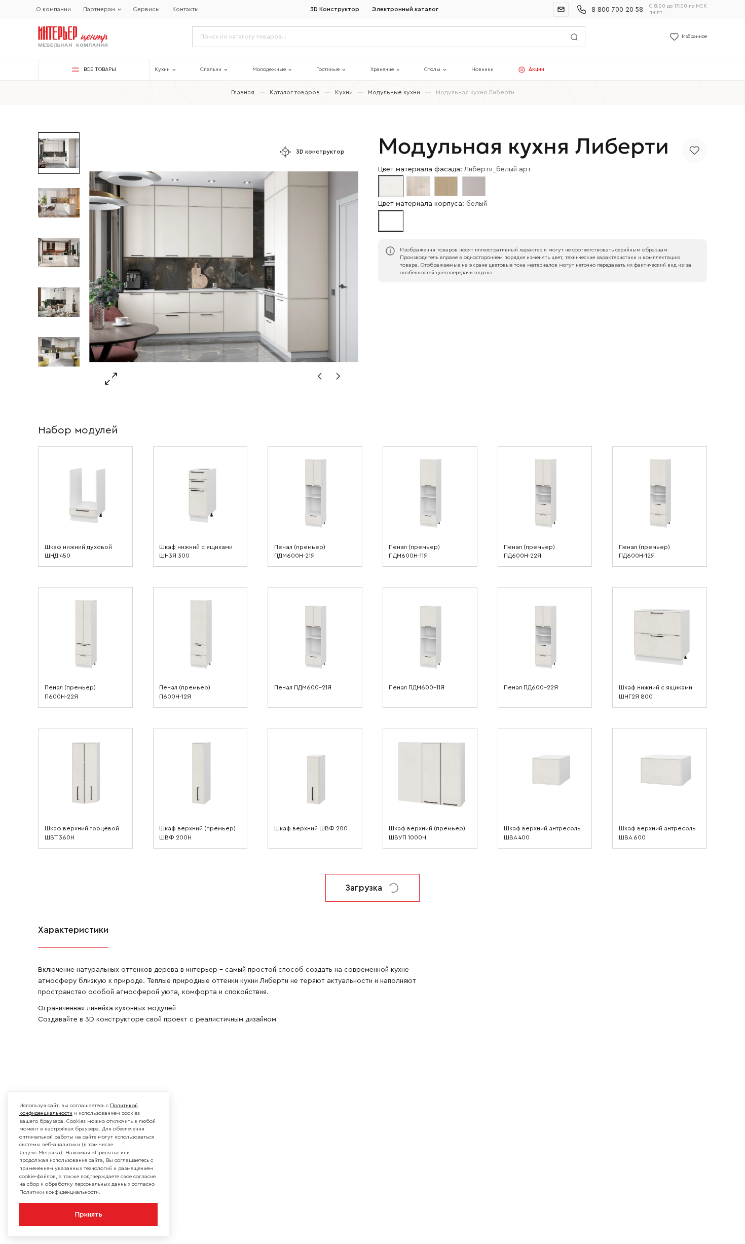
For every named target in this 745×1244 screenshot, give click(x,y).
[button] (320, 376)
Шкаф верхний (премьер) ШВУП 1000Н (427, 832)
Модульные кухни (394, 92)
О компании (53, 9)
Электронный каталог (405, 9)
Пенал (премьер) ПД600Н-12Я (644, 551)
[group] (223, 266)
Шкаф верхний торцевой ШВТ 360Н (82, 832)
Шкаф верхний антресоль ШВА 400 (542, 832)
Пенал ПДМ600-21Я (302, 687)
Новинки (482, 69)
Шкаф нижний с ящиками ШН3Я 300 (196, 551)
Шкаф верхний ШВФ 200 (311, 828)
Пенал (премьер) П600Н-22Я (70, 692)
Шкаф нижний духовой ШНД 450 (78, 551)
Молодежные (269, 69)
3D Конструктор (334, 9)
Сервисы (146, 9)
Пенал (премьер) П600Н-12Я (184, 692)
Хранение (382, 69)
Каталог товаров (295, 92)
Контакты (185, 9)
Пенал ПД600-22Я (531, 687)
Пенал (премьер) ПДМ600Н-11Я (414, 551)
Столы (432, 69)
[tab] (73, 931)
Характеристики (73, 930)
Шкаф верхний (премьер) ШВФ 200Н (197, 832)
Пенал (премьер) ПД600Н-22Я (529, 551)
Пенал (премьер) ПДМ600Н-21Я (299, 551)
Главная (242, 92)
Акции (536, 69)
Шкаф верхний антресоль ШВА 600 (657, 832)
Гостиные (328, 69)
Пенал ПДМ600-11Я (416, 687)
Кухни (162, 69)
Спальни (210, 69)
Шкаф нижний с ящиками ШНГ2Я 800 (655, 692)
